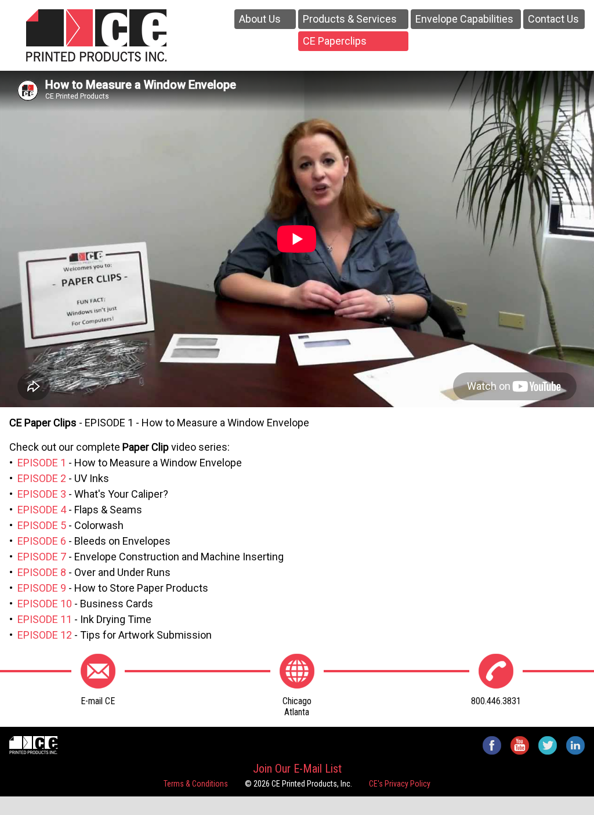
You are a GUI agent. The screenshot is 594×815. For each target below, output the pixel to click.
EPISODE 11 (44, 619)
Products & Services (350, 19)
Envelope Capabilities (464, 19)
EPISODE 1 (41, 463)
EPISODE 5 (41, 525)
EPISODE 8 (41, 572)
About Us (260, 19)
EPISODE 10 (44, 603)
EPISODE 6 (41, 541)
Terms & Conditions (196, 783)
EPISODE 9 (41, 588)
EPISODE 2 (41, 478)
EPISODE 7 (41, 556)
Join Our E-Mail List (297, 769)
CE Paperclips (335, 41)
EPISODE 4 (41, 510)
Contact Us (553, 19)
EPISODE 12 (44, 635)
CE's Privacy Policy (399, 783)
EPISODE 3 (41, 494)
